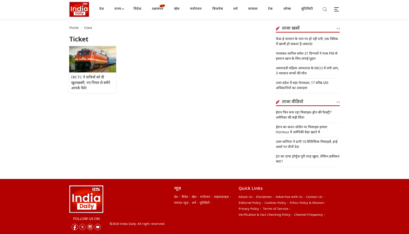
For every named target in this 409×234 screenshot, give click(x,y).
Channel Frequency (308, 215)
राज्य (117, 9)
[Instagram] (90, 227)
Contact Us (314, 197)
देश (101, 9)
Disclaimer (264, 197)
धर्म (235, 9)
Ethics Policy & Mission (307, 203)
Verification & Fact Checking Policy (265, 215)
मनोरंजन (196, 9)
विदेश (137, 9)
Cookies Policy (275, 203)
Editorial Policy (250, 203)
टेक (270, 9)
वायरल (253, 9)
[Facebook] (75, 227)
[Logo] (86, 199)
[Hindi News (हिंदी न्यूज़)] (79, 9)
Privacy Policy (249, 209)
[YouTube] (98, 227)
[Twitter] (82, 227)
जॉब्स (287, 9)
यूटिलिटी (307, 9)
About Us (245, 197)
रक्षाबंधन (157, 9)
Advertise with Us (289, 197)
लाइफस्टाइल (221, 197)
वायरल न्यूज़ (181, 203)
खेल (177, 9)
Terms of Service (275, 209)
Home (74, 28)
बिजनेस (217, 9)
